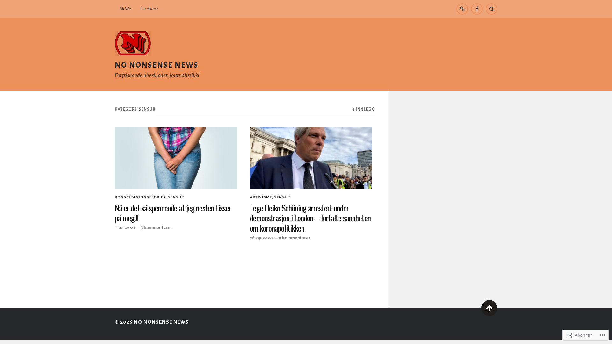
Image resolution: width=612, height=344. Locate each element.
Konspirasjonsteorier (140, 197)
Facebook (149, 8)
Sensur (176, 197)
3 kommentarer (156, 227)
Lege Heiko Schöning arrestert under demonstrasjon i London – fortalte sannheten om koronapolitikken (310, 218)
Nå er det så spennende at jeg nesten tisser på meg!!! (173, 213)
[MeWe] (462, 9)
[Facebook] (477, 9)
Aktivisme (261, 197)
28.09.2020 (261, 237)
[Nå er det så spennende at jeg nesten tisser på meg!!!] (176, 158)
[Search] (491, 9)
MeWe (125, 8)
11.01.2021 (125, 227)
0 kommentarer (294, 237)
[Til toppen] (489, 308)
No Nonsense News (156, 65)
